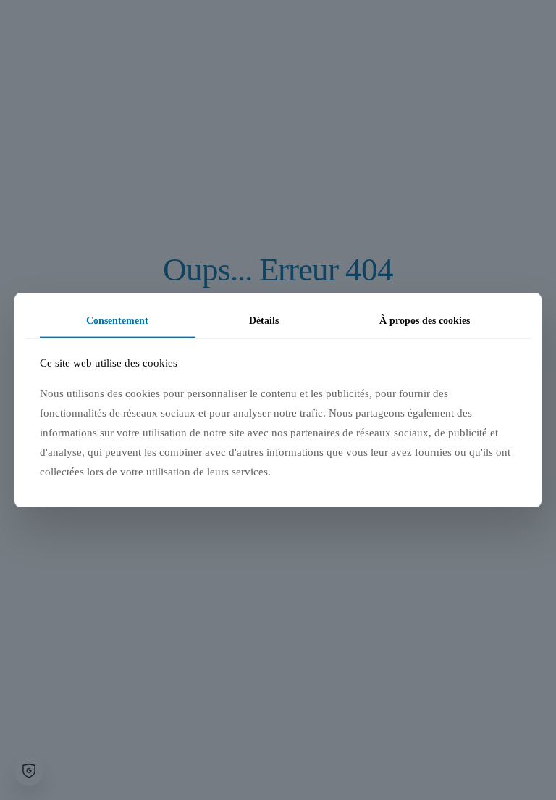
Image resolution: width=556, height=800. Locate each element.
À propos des (424, 320)
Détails (264, 320)
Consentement (117, 320)
